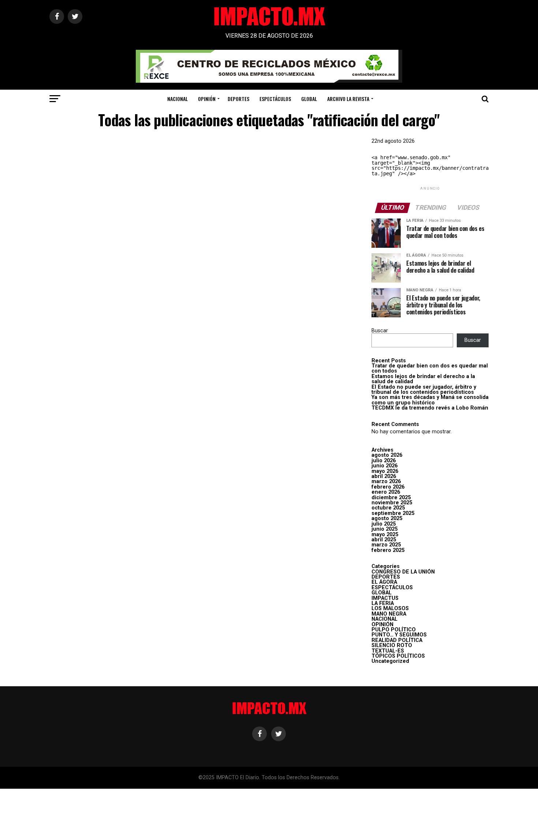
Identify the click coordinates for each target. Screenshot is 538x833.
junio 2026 (384, 466)
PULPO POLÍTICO (393, 630)
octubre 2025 (388, 508)
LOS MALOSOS (390, 608)
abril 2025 (383, 540)
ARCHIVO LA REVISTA (348, 98)
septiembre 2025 (392, 513)
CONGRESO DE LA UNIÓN (403, 572)
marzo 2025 (386, 545)
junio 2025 (384, 529)
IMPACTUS (385, 598)
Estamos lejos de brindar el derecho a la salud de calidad (423, 379)
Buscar (379, 331)
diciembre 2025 (391, 497)
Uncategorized (390, 661)
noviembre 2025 (391, 503)
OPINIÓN (207, 98)
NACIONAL (177, 98)
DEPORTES (238, 98)
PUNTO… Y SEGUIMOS (399, 635)
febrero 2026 (387, 487)
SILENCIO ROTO (391, 645)
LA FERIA (382, 603)
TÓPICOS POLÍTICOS (398, 656)
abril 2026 (383, 476)
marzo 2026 (386, 481)
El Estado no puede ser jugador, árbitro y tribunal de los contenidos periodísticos (423, 389)
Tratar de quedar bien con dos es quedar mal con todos (429, 368)
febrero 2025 (387, 550)
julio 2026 (383, 460)
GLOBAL (309, 98)
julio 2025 (383, 524)
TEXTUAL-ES (387, 651)
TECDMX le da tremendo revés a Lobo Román (429, 408)
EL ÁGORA (384, 582)
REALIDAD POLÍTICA (396, 640)
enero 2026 (385, 492)
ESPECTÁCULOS (275, 98)
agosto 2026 (386, 455)
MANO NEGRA (388, 614)
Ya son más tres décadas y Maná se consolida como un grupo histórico (430, 400)
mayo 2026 (384, 471)
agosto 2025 (386, 518)
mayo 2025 (384, 534)
